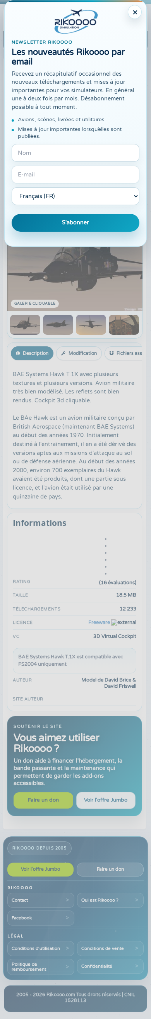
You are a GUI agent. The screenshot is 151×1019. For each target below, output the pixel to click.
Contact (20, 900)
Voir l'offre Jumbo (105, 800)
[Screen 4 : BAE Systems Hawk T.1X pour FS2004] (124, 325)
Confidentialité (96, 966)
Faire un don (43, 800)
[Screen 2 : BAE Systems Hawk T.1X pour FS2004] (58, 325)
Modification (83, 353)
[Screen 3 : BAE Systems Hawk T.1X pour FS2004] (91, 325)
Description (35, 353)
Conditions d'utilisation (36, 948)
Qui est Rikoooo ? (99, 900)
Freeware (99, 622)
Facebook (22, 918)
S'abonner (75, 222)
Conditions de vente (102, 948)
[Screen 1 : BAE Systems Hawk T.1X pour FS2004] (25, 325)
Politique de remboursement (29, 966)
